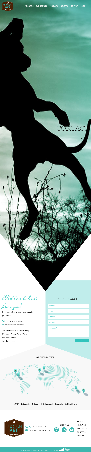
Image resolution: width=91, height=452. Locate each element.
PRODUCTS (53, 6)
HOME (80, 421)
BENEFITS (64, 6)
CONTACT (74, 6)
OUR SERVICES (41, 6)
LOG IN (83, 6)
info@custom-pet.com (14, 325)
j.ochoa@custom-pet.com (40, 430)
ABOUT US (29, 6)
